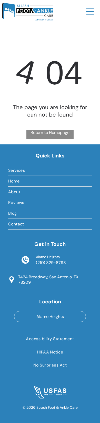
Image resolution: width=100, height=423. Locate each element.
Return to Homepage (50, 132)
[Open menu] (90, 11)
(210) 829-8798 (51, 262)
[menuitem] (50, 170)
